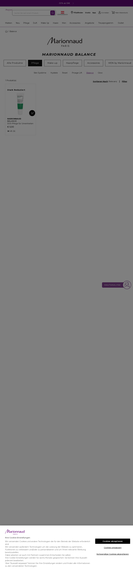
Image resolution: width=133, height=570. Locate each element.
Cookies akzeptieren (113, 541)
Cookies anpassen (112, 548)
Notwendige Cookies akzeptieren (113, 554)
